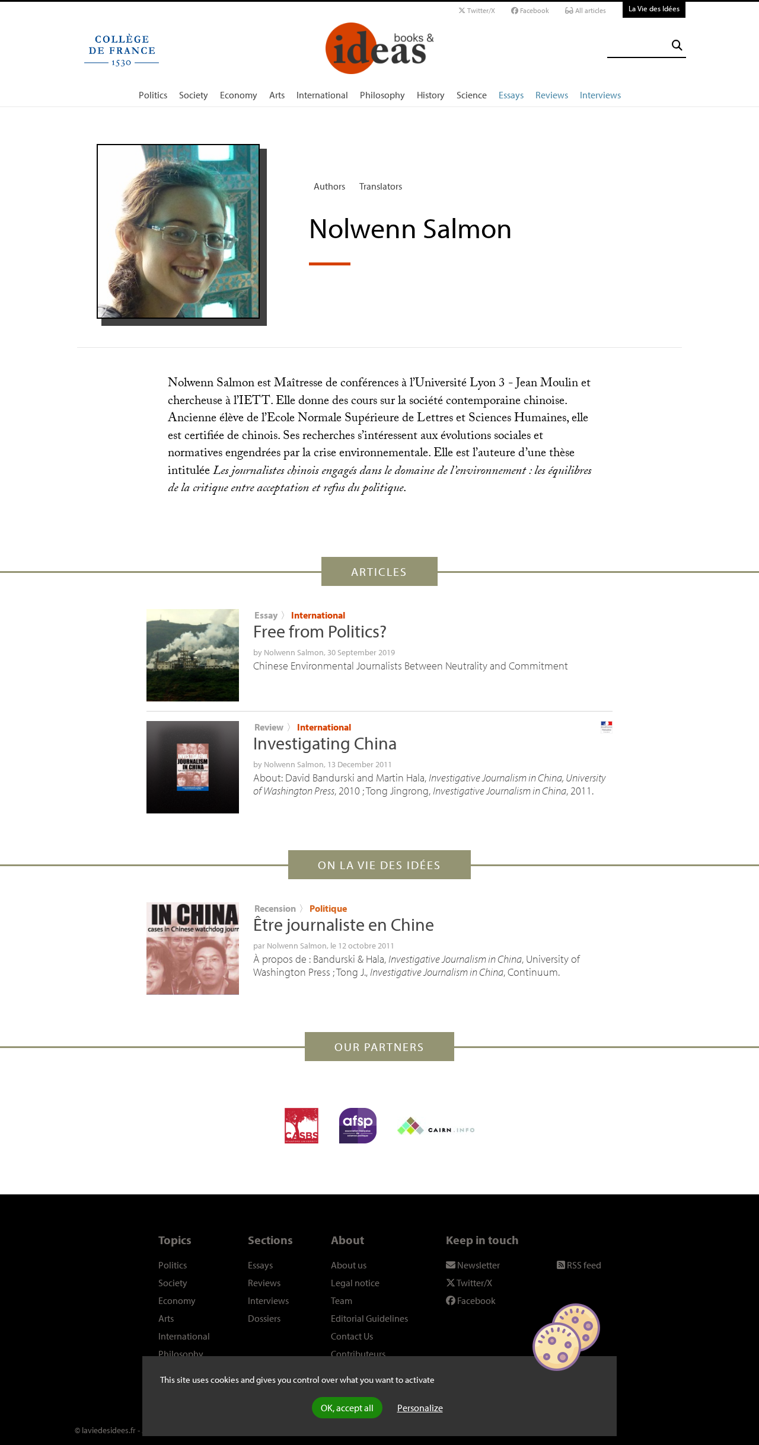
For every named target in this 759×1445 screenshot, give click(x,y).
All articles (589, 10)
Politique (328, 908)
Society (193, 95)
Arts (277, 95)
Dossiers (264, 1318)
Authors (329, 186)
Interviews (600, 95)
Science (472, 95)
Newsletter (477, 1265)
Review (268, 727)
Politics (153, 95)
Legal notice (355, 1283)
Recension (275, 908)
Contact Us (352, 1336)
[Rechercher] (677, 45)
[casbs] (301, 1125)
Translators (380, 186)
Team (341, 1300)
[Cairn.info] (435, 1126)
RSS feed (583, 1265)
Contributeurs (358, 1354)
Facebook (533, 10)
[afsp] (358, 1125)
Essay (266, 615)
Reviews (551, 95)
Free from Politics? (320, 631)
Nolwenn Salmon (294, 652)
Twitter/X (480, 10)
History (431, 95)
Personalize (420, 1408)
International (322, 95)
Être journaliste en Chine (343, 924)
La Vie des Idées (654, 8)
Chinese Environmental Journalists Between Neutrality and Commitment (410, 665)
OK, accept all (347, 1408)
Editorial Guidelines (369, 1318)
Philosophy (382, 95)
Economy (238, 95)
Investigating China (325, 743)
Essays (511, 95)
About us (348, 1265)
